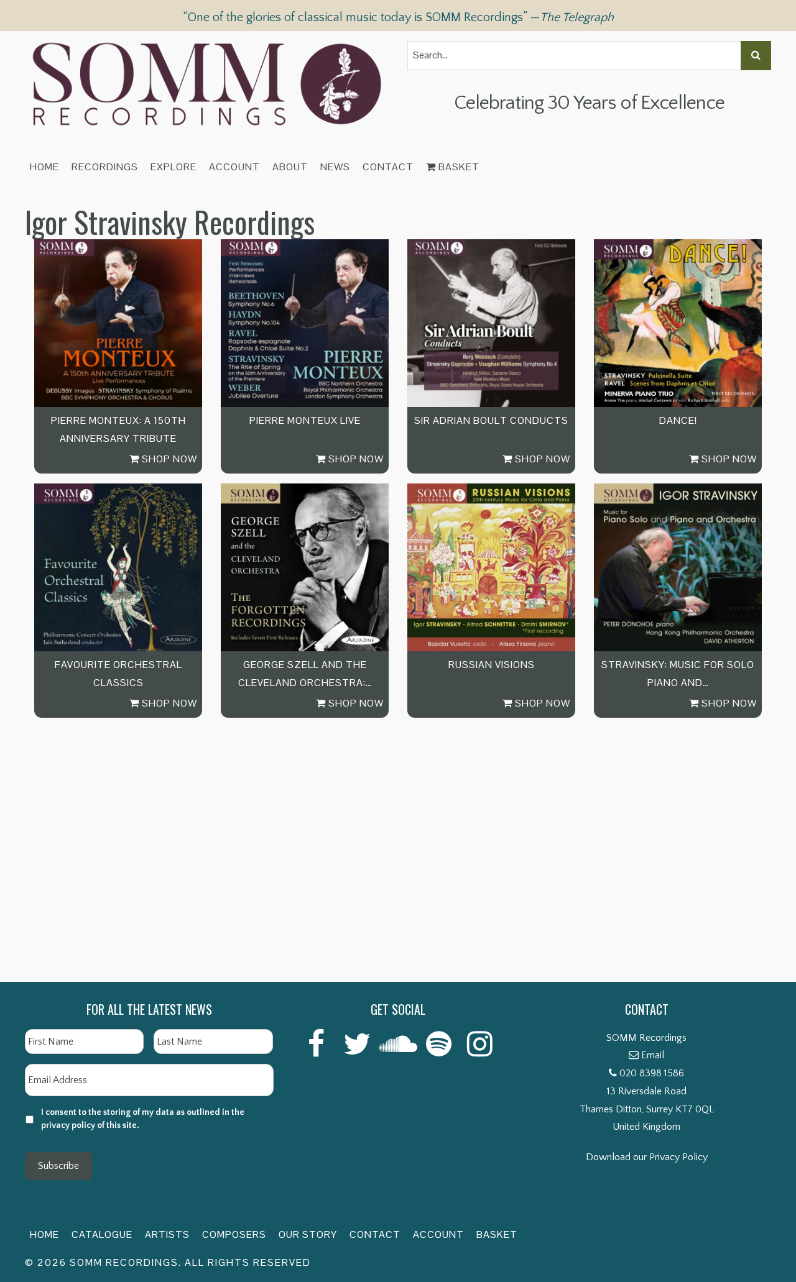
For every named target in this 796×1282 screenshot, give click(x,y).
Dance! (678, 420)
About (290, 166)
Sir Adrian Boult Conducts (491, 420)
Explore (173, 166)
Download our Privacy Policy (647, 1157)
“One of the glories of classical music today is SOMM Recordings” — (398, 17)
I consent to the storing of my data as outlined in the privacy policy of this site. (142, 1118)
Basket (457, 166)
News (335, 166)
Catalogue (102, 1234)
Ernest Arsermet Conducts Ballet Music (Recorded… (305, 926)
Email (652, 1055)
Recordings (105, 166)
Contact (388, 166)
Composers (234, 1234)
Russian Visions (491, 664)
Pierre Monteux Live (305, 420)
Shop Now (168, 458)
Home (44, 166)
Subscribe (58, 1165)
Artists (167, 1234)
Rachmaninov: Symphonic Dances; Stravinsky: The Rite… (118, 926)
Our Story (308, 1234)
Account (234, 166)
